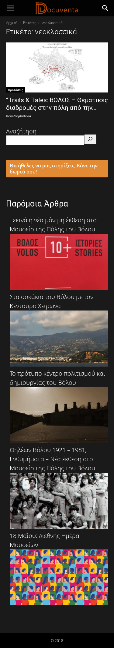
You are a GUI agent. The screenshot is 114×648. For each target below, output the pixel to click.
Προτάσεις (15, 90)
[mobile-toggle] (10, 8)
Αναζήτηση (21, 131)
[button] (105, 8)
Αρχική (11, 22)
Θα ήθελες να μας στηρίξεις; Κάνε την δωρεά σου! (54, 168)
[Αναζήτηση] (90, 139)
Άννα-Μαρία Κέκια (18, 116)
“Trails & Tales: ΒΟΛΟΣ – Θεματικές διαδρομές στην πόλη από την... (57, 103)
